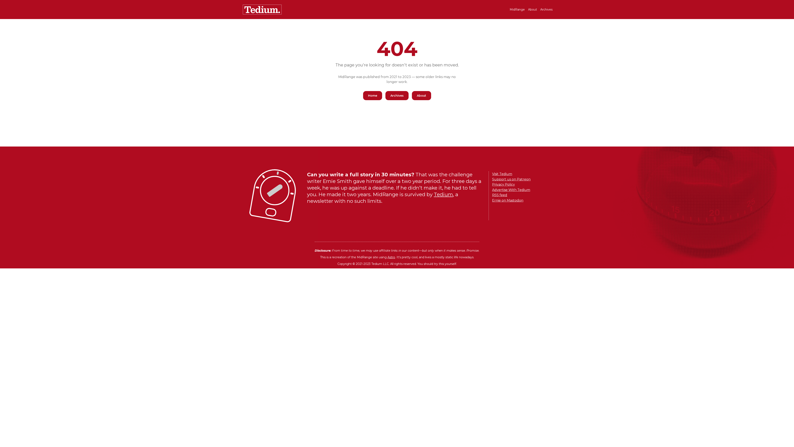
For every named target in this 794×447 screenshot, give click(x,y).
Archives (546, 9)
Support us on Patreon (511, 179)
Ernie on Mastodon (507, 200)
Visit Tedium (502, 174)
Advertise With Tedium (511, 190)
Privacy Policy (503, 184)
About (532, 9)
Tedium (443, 194)
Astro (391, 257)
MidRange (517, 9)
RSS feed (499, 195)
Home (372, 95)
